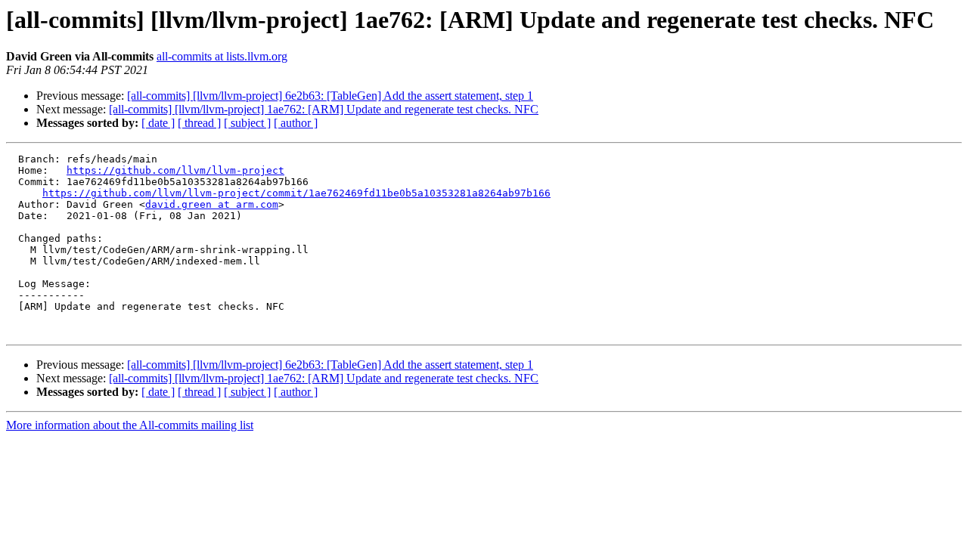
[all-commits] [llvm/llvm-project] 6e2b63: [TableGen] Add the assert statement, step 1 (330, 95)
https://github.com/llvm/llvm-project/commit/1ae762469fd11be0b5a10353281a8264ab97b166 (296, 193)
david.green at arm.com (211, 204)
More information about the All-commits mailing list (129, 425)
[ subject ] (247, 122)
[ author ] (296, 122)
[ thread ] (199, 122)
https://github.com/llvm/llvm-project (175, 170)
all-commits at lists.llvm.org (222, 56)
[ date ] (158, 122)
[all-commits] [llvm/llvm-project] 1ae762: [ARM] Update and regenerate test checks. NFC (323, 109)
